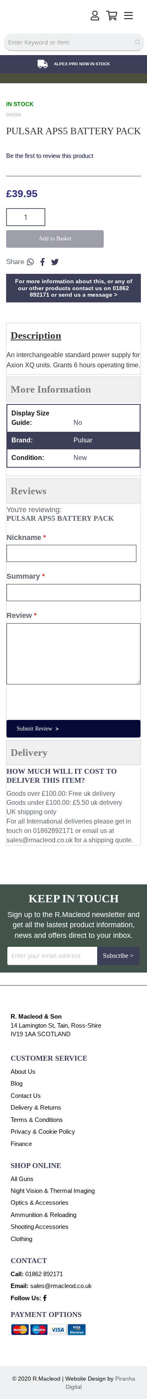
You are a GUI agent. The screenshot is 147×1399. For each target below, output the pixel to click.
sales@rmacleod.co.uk (40, 840)
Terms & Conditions (37, 1119)
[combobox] (74, 42)
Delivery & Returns (36, 1107)
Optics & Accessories (40, 1202)
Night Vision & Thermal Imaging (53, 1190)
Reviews (29, 490)
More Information (51, 389)
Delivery (29, 752)
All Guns (22, 1178)
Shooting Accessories (40, 1226)
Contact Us (26, 1095)
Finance (21, 1143)
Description (36, 335)
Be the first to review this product (49, 155)
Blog (16, 1083)
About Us (23, 1071)
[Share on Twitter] (55, 262)
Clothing (21, 1238)
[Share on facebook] (42, 262)
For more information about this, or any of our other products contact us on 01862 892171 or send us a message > (73, 288)
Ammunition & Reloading (43, 1214)
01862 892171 (44, 1273)
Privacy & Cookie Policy (43, 1131)
